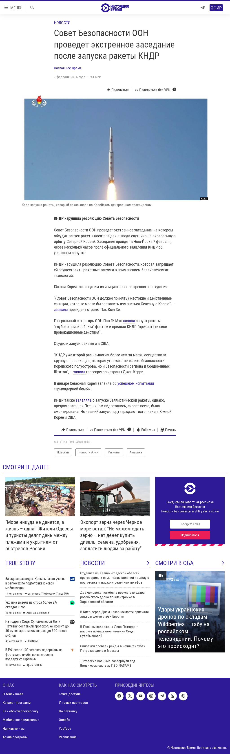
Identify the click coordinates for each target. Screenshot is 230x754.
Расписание (68, 737)
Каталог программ (17, 702)
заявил (79, 371)
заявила (61, 309)
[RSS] (172, 696)
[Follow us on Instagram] (151, 696)
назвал (129, 320)
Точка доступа (70, 694)
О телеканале (13, 694)
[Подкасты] (183, 696)
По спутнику (68, 711)
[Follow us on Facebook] (119, 696)
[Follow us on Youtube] (140, 696)
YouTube (65, 728)
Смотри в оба (174, 563)
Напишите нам (13, 728)
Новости (62, 22)
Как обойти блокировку (20, 711)
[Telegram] (203, 7)
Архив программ (15, 737)
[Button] (118, 90)
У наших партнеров (73, 702)
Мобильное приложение (21, 720)
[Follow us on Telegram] (162, 696)
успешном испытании (135, 383)
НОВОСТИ (92, 563)
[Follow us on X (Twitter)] (130, 696)
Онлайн (64, 720)
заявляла (84, 400)
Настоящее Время (68, 68)
